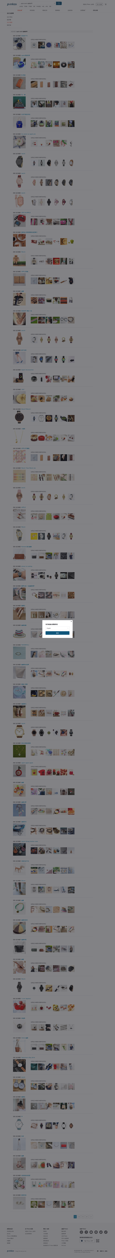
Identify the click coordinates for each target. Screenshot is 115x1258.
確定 (57, 633)
